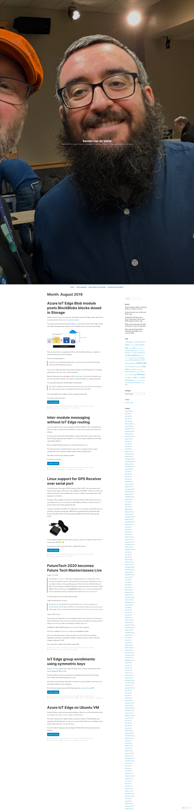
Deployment (128, 352)
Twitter (127, 399)
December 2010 (129, 793)
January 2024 (128, 486)
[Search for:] (133, 298)
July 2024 (127, 471)
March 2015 (128, 730)
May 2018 (127, 640)
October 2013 (128, 745)
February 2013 (128, 753)
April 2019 (127, 615)
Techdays (138, 377)
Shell (145, 374)
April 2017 (127, 670)
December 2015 (129, 708)
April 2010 (127, 801)
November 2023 (129, 491)
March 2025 (128, 451)
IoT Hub (143, 363)
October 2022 (128, 519)
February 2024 (128, 484)
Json (134, 366)
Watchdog (142, 382)
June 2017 (127, 665)
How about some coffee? (115, 287)
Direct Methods (133, 355)
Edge (141, 355)
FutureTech (55, 649)
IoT (138, 362)
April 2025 (127, 449)
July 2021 (127, 552)
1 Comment (80, 698)
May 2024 (127, 476)
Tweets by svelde (129, 402)
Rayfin (143, 371)
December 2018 (129, 625)
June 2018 (127, 637)
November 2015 (129, 710)
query (140, 371)
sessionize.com (65, 631)
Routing (140, 374)
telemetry (134, 380)
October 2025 (128, 434)
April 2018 (127, 642)
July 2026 (127, 413)
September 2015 (129, 715)
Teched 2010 (129, 380)
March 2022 (128, 534)
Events (50, 649)
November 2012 (129, 761)
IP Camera (130, 366)
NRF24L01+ (141, 369)
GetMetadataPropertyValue (136, 360)
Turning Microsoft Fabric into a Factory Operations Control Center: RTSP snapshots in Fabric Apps (135, 319)
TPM (126, 382)
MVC (134, 369)
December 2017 (129, 652)
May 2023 (127, 504)
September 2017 (129, 660)
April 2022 (127, 532)
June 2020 (127, 582)
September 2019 (129, 602)
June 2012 (127, 766)
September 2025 (129, 436)
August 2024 (128, 469)
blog (64, 317)
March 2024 (128, 481)
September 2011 (129, 776)
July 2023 (127, 502)
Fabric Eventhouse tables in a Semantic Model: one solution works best (136, 308)
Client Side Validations (139, 348)
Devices (132, 352)
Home (72, 287)
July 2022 (127, 527)
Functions (137, 358)
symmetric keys (85, 688)
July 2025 (127, 441)
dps (139, 355)
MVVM (137, 369)
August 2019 (128, 605)
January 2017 (128, 678)
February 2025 (128, 454)
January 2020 (128, 595)
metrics (127, 369)
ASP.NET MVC (141, 342)
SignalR (126, 377)
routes (135, 374)
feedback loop (127, 358)
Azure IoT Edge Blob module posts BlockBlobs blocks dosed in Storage (74, 308)
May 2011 (127, 783)
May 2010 (127, 798)
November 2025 (129, 431)
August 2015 (128, 718)
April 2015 (127, 728)
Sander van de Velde (97, 141)
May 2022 (127, 529)
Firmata (131, 358)
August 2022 (128, 524)
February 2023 (128, 512)
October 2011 (128, 773)
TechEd (142, 377)
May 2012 (127, 768)
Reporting (131, 374)
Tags (135, 377)
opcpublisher (132, 371)
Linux (52, 556)
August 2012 (128, 763)
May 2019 (127, 612)
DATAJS (136, 350)
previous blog (55, 668)
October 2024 (128, 464)
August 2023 (128, 499)
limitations (59, 352)
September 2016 (129, 688)
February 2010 (128, 806)
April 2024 (127, 479)
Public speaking (81, 287)
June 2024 (127, 474)
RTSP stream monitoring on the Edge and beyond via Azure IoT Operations (135, 325)
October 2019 (128, 600)
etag (143, 355)
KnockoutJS (140, 366)
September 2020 (129, 574)
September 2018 (129, 632)
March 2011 (128, 788)
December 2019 (129, 597)
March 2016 (128, 700)
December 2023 (129, 489)
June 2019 (127, 610)
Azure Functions (132, 344)
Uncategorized (60, 469)
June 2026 (127, 416)
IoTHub (65, 698)
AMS (136, 342)
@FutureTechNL (53, 607)
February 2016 (128, 703)
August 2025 (128, 439)
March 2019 (128, 617)
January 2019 (128, 622)
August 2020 (128, 577)
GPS (50, 556)
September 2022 (129, 522)
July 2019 (127, 607)
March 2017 (128, 673)
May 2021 (127, 557)
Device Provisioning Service (55, 698)
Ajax (134, 342)
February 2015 (128, 733)
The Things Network (141, 380)
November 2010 (129, 796)
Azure (50, 469)
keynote (136, 366)
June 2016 (127, 693)
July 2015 (127, 720)
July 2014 (127, 740)
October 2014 (128, 738)
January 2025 (128, 456)
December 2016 (129, 680)
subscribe (131, 377)
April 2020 (127, 587)
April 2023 (127, 507)
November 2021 (129, 544)
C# (134, 348)
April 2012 (127, 771)
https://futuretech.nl (91, 591)
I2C (133, 363)
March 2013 (128, 750)
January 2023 (128, 514)
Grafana (127, 363)
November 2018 (129, 627)
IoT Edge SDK (52, 740)
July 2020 (127, 579)
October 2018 (128, 630)
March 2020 (128, 590)
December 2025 (129, 429)
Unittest (131, 382)
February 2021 (128, 562)
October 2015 (128, 713)
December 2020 (129, 567)
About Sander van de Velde (97, 287)
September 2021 (129, 549)
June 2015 (127, 723)
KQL (144, 366)
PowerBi (136, 371)
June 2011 (127, 781)
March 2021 (128, 559)
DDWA (140, 350)
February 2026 (128, 424)
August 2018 (128, 635)
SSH (129, 377)
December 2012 (129, 758)
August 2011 (128, 778)
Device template (138, 352)
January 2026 (128, 426)
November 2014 (129, 735)
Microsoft (131, 369)
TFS (137, 380)
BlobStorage (52, 408)
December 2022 (129, 517)
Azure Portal (130, 348)
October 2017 (128, 657)
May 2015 (127, 725)
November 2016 (129, 683)
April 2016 (127, 698)
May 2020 (127, 585)
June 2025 (127, 444)
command (127, 350)
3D (125, 342)
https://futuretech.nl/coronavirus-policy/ (91, 609)
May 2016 (127, 695)
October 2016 (128, 685)
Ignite (135, 363)
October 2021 (128, 547)
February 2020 (128, 592)
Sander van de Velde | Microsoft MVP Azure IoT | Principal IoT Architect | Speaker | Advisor (71, 406)
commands (132, 350)
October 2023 (128, 494)
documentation (79, 376)
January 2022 (128, 539)
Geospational (127, 360)
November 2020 (129, 569)
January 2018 (128, 650)
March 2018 (128, 645)
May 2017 (127, 667)
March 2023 (128, 509)
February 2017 (128, 675)
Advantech (129, 342)
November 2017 (129, 655)
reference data (127, 374)
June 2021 (127, 554)
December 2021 (129, 542)
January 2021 (128, 564)
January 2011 (128, 791)
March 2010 (128, 803)
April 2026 (127, 421)
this (89, 436)
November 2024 (129, 461)
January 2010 (128, 808)
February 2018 (128, 647)
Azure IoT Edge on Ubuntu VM (73, 707)
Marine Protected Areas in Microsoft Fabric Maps (135, 313)
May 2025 (127, 446)
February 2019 (128, 620)
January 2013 (128, 756)
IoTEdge (57, 408)
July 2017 (127, 662)
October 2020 (128, 572)
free (135, 358)
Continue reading (52, 402)
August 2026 (128, 411)
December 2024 (129, 459)
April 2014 (127, 743)
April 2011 (127, 786)
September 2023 (129, 496)
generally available (73, 320)
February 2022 (128, 537)
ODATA (127, 371)
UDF (128, 382)
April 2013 (127, 748)
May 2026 (127, 419)
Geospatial (141, 358)
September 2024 (129, 466)
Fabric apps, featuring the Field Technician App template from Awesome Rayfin (133, 331)
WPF (126, 384)
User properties (137, 382)
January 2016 (128, 705)
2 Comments (65, 740)
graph (130, 363)
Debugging (143, 350)
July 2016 (127, 690)
